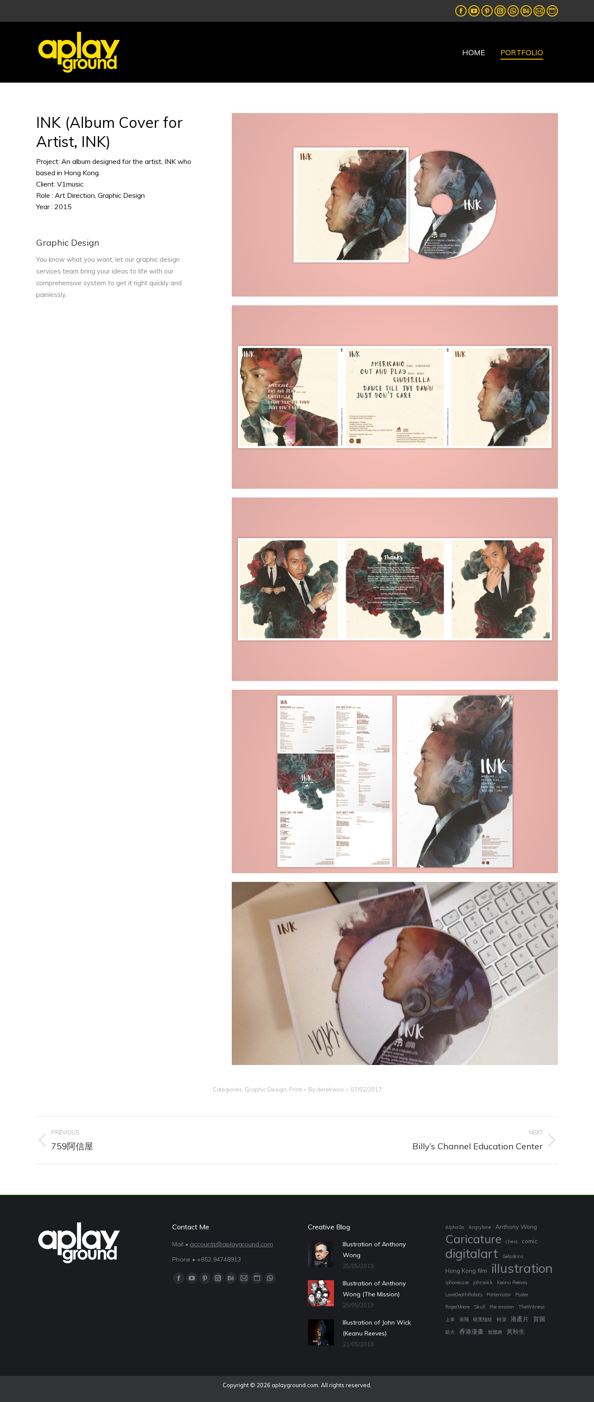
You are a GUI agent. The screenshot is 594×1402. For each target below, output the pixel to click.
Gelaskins (512, 1256)
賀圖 (539, 1318)
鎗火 (450, 1332)
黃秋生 (516, 1331)
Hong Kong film (466, 1270)
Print (295, 1089)
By (326, 1089)
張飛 (464, 1319)
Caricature (473, 1239)
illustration (522, 1268)
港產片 (520, 1318)
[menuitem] (474, 52)
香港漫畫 (471, 1331)
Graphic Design (266, 1089)
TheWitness (531, 1307)
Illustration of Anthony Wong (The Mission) (374, 1288)
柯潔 (501, 1319)
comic (529, 1241)
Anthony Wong (516, 1226)
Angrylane (479, 1227)
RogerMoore (457, 1307)
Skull (479, 1307)
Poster (521, 1295)
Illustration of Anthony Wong (374, 1249)
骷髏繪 (495, 1332)
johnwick (483, 1282)
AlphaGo (454, 1227)
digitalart (471, 1253)
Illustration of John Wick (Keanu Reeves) (377, 1328)
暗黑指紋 (482, 1319)
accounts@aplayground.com (231, 1244)
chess (511, 1241)
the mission (502, 1307)
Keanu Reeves (512, 1282)
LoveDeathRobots (463, 1295)
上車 (450, 1319)
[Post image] (321, 1254)
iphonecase (457, 1282)
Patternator (499, 1295)
